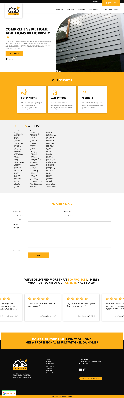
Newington (33, 167)
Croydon (16, 145)
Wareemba (33, 183)
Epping (32, 148)
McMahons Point (51, 162)
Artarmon (17, 132)
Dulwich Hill (17, 146)
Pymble (32, 173)
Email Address (68, 216)
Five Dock (49, 148)
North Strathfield (51, 169)
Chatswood (17, 140)
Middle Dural (34, 164)
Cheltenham (34, 140)
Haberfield (33, 153)
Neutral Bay (17, 167)
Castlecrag (50, 139)
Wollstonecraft (51, 186)
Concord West (18, 143)
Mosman (33, 165)
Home (48, 359)
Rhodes (48, 173)
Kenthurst (17, 156)
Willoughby (33, 186)
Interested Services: (19, 220)
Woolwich (17, 188)
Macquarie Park (19, 162)
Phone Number (18, 216)
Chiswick (16, 142)
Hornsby (49, 153)
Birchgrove (33, 135)
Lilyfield (16, 161)
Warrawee (49, 183)
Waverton (17, 184)
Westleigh (17, 186)
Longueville (50, 161)
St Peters (33, 178)
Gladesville (33, 150)
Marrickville (33, 162)
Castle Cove (17, 139)
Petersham (49, 172)
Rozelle (16, 177)
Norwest (16, 172)
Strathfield (17, 180)
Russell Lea (33, 177)
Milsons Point (50, 164)
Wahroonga (50, 181)
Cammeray (33, 137)
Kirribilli (48, 156)
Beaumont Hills (35, 134)
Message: (16, 227)
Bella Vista (17, 135)
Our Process (93, 9)
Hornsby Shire (18, 154)
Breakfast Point (51, 135)
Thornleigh (49, 180)
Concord (49, 142)
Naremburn (50, 165)
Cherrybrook (50, 140)
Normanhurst (18, 169)
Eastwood (49, 146)
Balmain (49, 132)
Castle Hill (33, 139)
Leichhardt (49, 158)
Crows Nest (50, 143)
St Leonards (17, 178)
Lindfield (32, 161)
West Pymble (50, 184)
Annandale (33, 131)
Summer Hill (34, 180)
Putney (16, 173)
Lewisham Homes (35, 159)
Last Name (67, 211)
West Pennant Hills (36, 184)
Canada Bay (50, 137)
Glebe (48, 150)
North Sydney (18, 170)
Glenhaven (17, 151)
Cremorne (33, 143)
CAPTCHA (16, 250)
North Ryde (33, 169)
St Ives (48, 177)
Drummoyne (50, 145)
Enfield (16, 148)
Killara (32, 156)
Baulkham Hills (18, 134)
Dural (32, 146)
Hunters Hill (33, 154)
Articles (104, 9)
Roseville (49, 175)
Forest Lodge (18, 150)
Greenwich (17, 153)
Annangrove (50, 131)
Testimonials (50, 363)
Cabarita (16, 137)
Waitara (16, 183)
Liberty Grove (50, 159)
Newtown (49, 167)
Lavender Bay (34, 158)
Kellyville (49, 154)
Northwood (50, 170)
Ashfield (32, 132)
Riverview (17, 175)
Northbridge (34, 170)
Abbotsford (17, 131)
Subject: (15, 224)
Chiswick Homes (35, 142)
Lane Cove (17, 158)
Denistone (33, 145)
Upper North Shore (36, 181)
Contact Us (113, 9)
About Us (59, 9)
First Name (17, 211)
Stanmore (49, 178)
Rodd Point (33, 175)
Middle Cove (18, 164)
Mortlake (16, 165)
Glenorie (32, 151)
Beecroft (49, 134)
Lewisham (17, 159)
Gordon (48, 151)
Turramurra (17, 181)
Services (70, 9)
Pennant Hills (34, 172)
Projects (81, 9)
